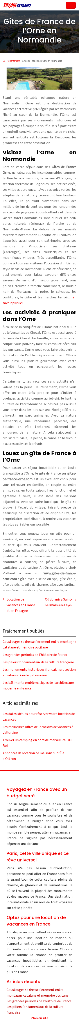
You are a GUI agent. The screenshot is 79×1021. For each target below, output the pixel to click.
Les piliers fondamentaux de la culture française (38, 662)
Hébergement (13, 61)
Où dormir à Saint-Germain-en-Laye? (58, 602)
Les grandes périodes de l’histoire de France (35, 654)
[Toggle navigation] (71, 5)
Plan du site (39, 1018)
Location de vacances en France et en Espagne (21, 605)
